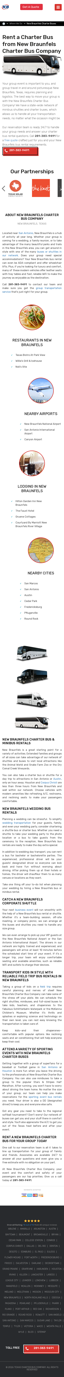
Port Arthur (22, 1309)
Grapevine (27, 1269)
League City (11, 1280)
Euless (51, 1252)
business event (24, 909)
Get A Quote (31, 7)
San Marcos (31, 583)
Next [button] (60, 186)
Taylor (58, 1320)
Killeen (23, 1275)
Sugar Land (43, 1320)
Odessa (56, 1297)
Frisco (8, 1263)
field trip (45, 986)
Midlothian (23, 1292)
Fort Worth (30, 1257)
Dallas (30, 1246)
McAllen (25, 1286)
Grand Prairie (10, 1269)
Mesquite (53, 1286)
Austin (28, 595)
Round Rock (31, 618)
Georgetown (52, 1263)
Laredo (51, 1275)
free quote (11, 140)
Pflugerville (31, 612)
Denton (54, 1246)
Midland (9, 1292)
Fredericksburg (33, 606)
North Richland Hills (36, 1297)
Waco (40, 1326)
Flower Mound (13, 1257)
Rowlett (40, 1315)
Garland (36, 1263)
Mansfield (11, 1286)
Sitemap (41, 1332)
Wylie (21, 1332)
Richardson (52, 1309)
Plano (8, 1309)
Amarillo (25, 1229)
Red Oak (37, 1309)
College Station (34, 1240)
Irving (12, 1275)
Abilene (12, 1229)
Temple (6, 1326)
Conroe (51, 1240)
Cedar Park (30, 601)
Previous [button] (3, 186)
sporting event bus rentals (45, 1096)
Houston (7, 1070)
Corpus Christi (49, 782)
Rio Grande (8, 1315)
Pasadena (10, 1303)
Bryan (55, 1234)
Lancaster (37, 1275)
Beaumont (24, 1234)
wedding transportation (16, 822)
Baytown (10, 1234)
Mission (37, 1292)
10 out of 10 (28, 1225)
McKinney (39, 1286)
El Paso (39, 1252)
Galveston (22, 1263)
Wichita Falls (54, 1326)
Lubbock (54, 1280)
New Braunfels (12, 1297)
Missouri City (52, 1292)
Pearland (25, 1303)
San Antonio (26, 233)
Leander (26, 1280)
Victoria (28, 1326)
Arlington (39, 1229)
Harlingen (42, 1269)
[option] (15, 188)
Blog (31, 1332)
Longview (40, 1280)
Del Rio (42, 1246)
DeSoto (13, 1252)
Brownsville (41, 1234)
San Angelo (55, 1315)
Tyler (17, 1326)
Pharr (55, 1303)
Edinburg (26, 1252)
